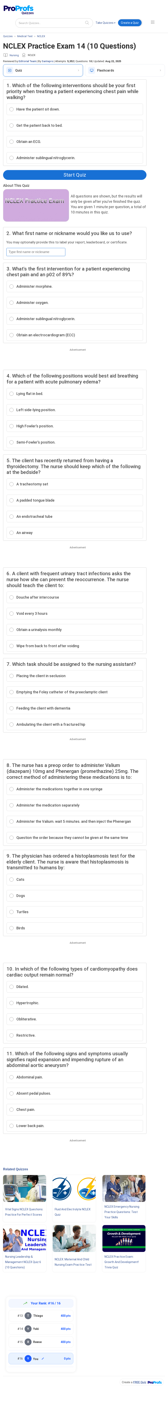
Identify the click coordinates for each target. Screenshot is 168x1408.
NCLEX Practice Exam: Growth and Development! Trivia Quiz (121, 1262)
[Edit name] (42, 1358)
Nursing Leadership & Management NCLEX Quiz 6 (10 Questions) (23, 1262)
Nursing (14, 55)
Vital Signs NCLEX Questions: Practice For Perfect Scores (24, 1212)
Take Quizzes (104, 22)
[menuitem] (105, 23)
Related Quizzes (15, 1169)
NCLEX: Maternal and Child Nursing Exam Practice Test (73, 1262)
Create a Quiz (130, 22)
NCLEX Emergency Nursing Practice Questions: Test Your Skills (121, 1212)
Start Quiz (75, 175)
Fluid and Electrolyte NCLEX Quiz (73, 1212)
